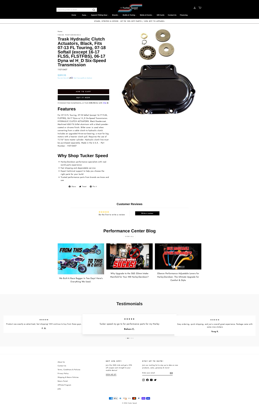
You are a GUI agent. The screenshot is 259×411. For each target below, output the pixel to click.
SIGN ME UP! (111, 374)
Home (60, 31)
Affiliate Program (64, 385)
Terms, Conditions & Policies (69, 369)
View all (129, 236)
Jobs (59, 389)
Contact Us (62, 366)
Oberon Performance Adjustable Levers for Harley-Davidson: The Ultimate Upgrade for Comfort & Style (178, 277)
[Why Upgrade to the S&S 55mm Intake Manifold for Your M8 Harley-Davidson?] (129, 256)
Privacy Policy (63, 373)
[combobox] (76, 10)
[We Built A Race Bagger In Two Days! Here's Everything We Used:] (81, 258)
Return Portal (63, 381)
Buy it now (83, 98)
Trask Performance (69, 35)
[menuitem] (74, 15)
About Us (61, 362)
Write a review (147, 213)
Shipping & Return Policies (68, 377)
